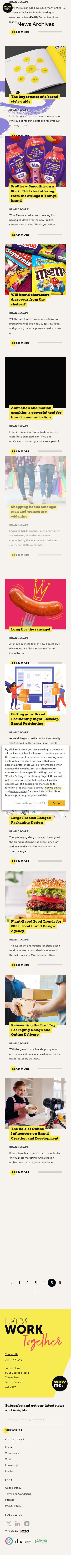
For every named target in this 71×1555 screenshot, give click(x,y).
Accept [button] (57, 803)
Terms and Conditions (18, 1493)
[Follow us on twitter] (8, 1523)
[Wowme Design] (8, 7)
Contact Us (11, 1354)
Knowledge (11, 1465)
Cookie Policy (13, 1487)
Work (8, 1459)
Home (8, 1447)
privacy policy (18, 791)
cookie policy (53, 787)
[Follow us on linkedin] (17, 1523)
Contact (10, 1471)
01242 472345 (13, 1359)
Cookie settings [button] (23, 803)
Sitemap (10, 1499)
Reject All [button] (39, 803)
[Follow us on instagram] (27, 1523)
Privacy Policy (13, 1505)
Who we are (12, 1453)
